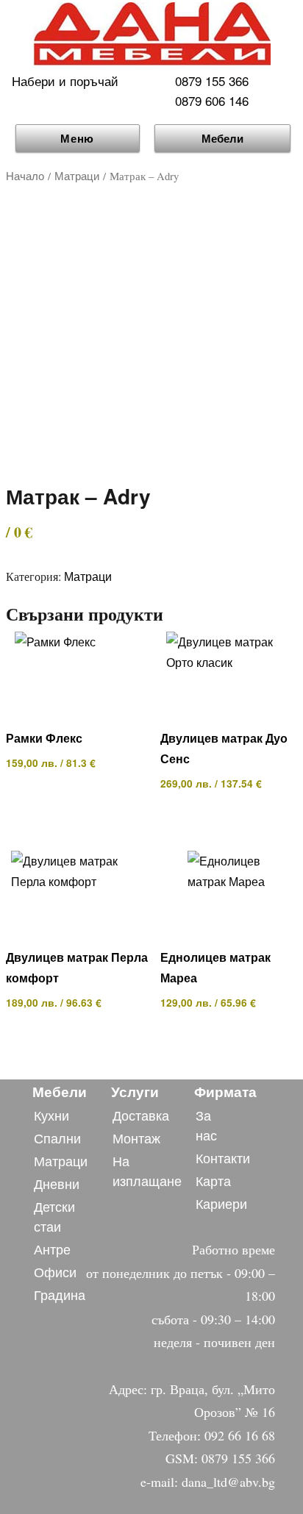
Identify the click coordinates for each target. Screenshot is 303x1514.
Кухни (51, 1114)
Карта (213, 1180)
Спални (57, 1137)
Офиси (55, 1271)
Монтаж (136, 1137)
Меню (77, 138)
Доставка (141, 1114)
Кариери (221, 1203)
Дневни (56, 1183)
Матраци (76, 175)
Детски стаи (54, 1215)
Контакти (223, 1157)
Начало (25, 175)
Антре (52, 1248)
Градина (59, 1294)
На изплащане (147, 1170)
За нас (206, 1124)
